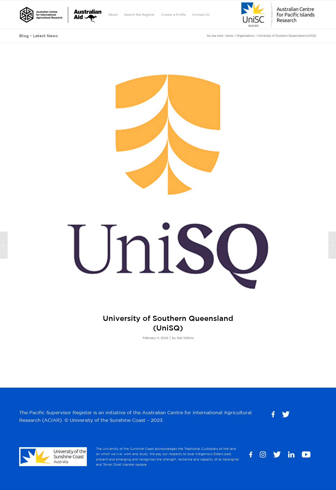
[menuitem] (60, 14)
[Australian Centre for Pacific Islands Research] (332, 245)
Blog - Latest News (38, 35)
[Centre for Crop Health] (4, 245)
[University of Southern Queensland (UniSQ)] (168, 181)
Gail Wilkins (185, 337)
